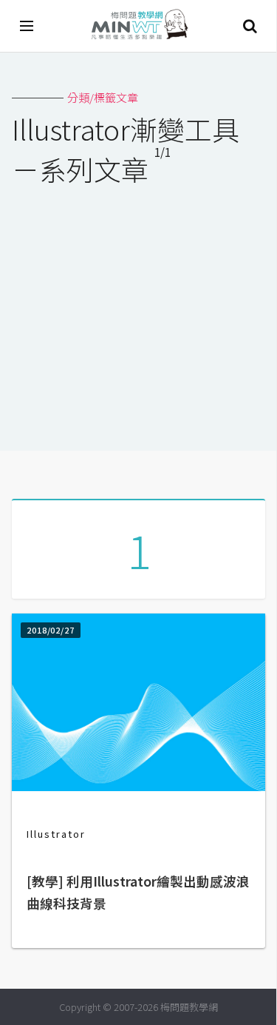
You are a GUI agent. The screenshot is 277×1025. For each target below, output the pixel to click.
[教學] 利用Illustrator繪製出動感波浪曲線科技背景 (138, 892)
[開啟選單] (27, 25)
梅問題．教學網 (139, 26)
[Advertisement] (138, 308)
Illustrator (56, 834)
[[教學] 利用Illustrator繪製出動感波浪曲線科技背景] (138, 786)
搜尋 (249, 25)
